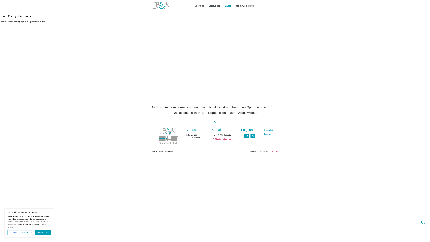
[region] (29, 223)
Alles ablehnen (27, 233)
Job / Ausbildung (245, 6)
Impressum (268, 134)
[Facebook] (246, 136)
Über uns (199, 6)
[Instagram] (252, 136)
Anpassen (13, 233)
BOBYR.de (273, 151)
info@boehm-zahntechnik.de (223, 139)
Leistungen (214, 6)
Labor (228, 6)
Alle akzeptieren (43, 233)
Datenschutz (269, 130)
